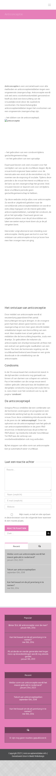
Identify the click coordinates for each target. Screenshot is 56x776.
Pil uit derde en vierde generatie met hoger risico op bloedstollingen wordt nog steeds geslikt (28, 654)
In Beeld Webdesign (35, 756)
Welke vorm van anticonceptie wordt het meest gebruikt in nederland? (28, 683)
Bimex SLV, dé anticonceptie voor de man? (28, 625)
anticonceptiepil (28, 420)
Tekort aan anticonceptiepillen (21, 569)
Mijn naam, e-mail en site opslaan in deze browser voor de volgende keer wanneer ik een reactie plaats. (28, 517)
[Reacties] (39, 546)
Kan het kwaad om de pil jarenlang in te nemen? (28, 638)
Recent (16, 546)
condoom (16, 394)
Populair (28, 618)
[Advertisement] (28, 56)
